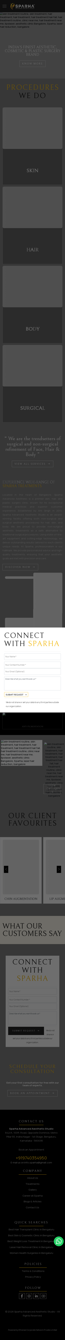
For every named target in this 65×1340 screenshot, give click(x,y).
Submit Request (15, 694)
